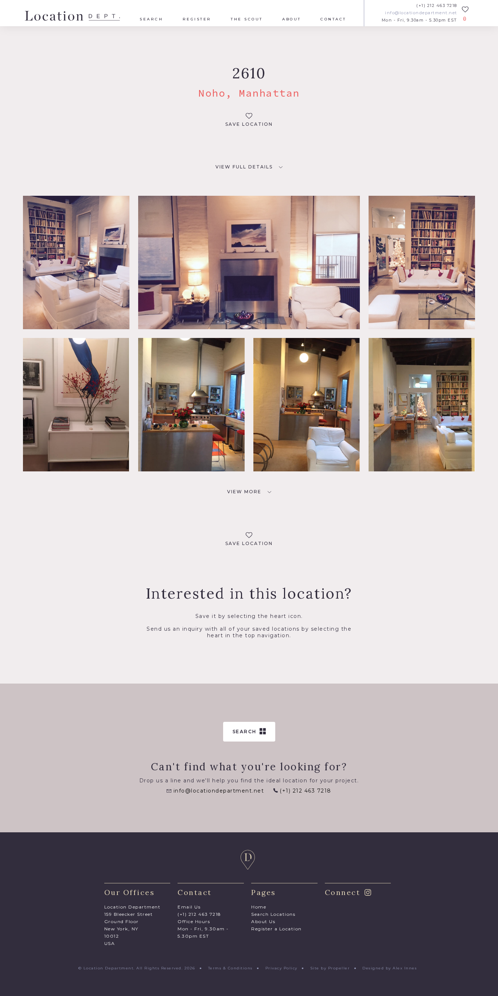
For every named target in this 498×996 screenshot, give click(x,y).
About (291, 19)
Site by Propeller (330, 968)
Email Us (189, 907)
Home (258, 907)
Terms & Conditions (230, 968)
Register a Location (276, 928)
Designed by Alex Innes (389, 968)
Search (151, 19)
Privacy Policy (281, 968)
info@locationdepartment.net (421, 13)
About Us (263, 921)
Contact (333, 19)
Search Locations (273, 914)
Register (197, 19)
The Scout (247, 19)
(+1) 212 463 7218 (436, 5)
